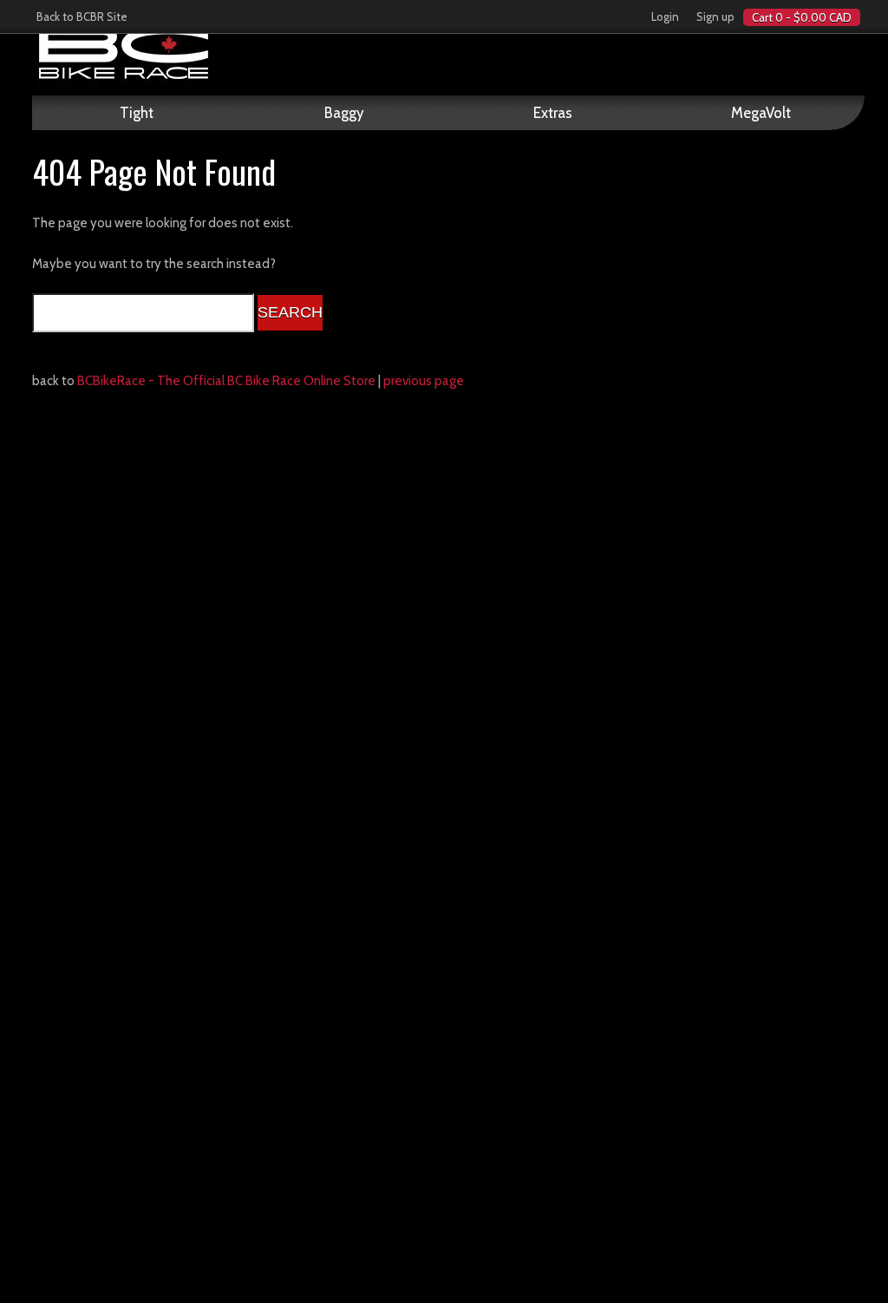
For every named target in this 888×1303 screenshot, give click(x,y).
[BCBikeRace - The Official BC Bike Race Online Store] (448, 52)
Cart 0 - (802, 17)
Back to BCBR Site (81, 16)
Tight (136, 112)
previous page (423, 381)
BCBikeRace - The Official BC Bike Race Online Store (226, 381)
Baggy (344, 112)
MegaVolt (761, 112)
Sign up (715, 16)
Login (665, 16)
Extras (552, 112)
